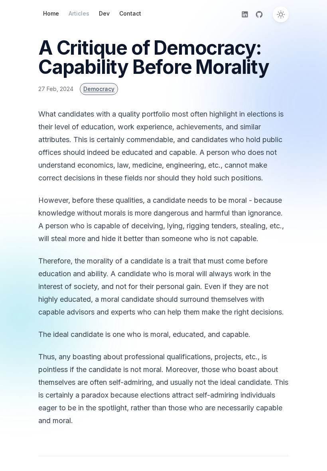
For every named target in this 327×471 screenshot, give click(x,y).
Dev (104, 13)
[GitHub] (259, 14)
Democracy (98, 88)
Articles (79, 13)
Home (51, 13)
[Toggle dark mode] (281, 14)
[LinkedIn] (244, 14)
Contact (130, 13)
